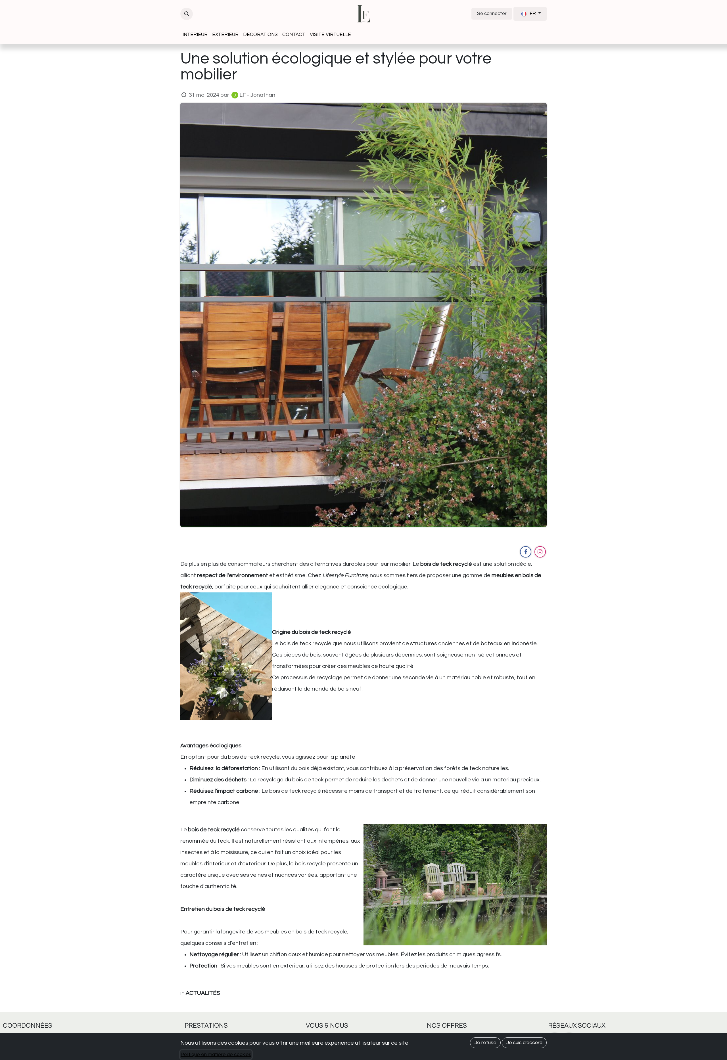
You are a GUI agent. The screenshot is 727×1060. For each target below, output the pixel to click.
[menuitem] (195, 35)
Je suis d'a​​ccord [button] (524, 1042)
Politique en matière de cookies (216, 1054)
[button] (186, 14)
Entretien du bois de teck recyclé (222, 909)
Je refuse (485, 1042)
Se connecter (492, 13)
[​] (525, 552)
